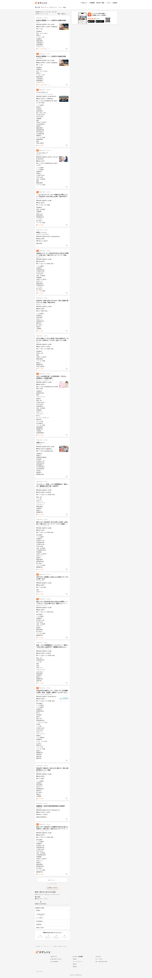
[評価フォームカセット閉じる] (68, 932)
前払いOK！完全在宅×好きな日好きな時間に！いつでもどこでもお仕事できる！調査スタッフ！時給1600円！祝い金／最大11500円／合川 (52, 603)
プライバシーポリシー (77, 961)
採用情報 (75, 966)
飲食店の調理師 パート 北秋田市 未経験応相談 (51, 20)
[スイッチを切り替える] (46, 13)
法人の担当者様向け (54, 961)
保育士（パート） (42, 232)
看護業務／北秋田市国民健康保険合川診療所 (50, 806)
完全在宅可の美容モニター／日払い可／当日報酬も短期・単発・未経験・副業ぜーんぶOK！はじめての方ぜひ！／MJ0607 (52, 692)
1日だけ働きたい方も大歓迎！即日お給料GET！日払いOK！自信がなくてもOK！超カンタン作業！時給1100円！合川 (52, 340)
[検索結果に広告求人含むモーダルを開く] (38, 13)
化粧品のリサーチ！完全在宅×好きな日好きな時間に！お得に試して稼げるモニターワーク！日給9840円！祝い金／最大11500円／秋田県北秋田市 (52, 255)
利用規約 (75, 959)
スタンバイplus (98, 959)
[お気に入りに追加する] (67, 49)
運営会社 (75, 964)
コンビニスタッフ (42, 92)
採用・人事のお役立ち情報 (101, 961)
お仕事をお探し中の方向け (56, 959)
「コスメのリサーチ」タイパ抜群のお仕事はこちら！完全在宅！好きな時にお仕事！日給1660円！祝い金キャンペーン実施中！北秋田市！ (52, 196)
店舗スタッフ (40, 442)
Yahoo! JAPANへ (39, 971)
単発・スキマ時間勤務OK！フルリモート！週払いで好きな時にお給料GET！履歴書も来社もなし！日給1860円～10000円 (52, 647)
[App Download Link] (91, 21)
